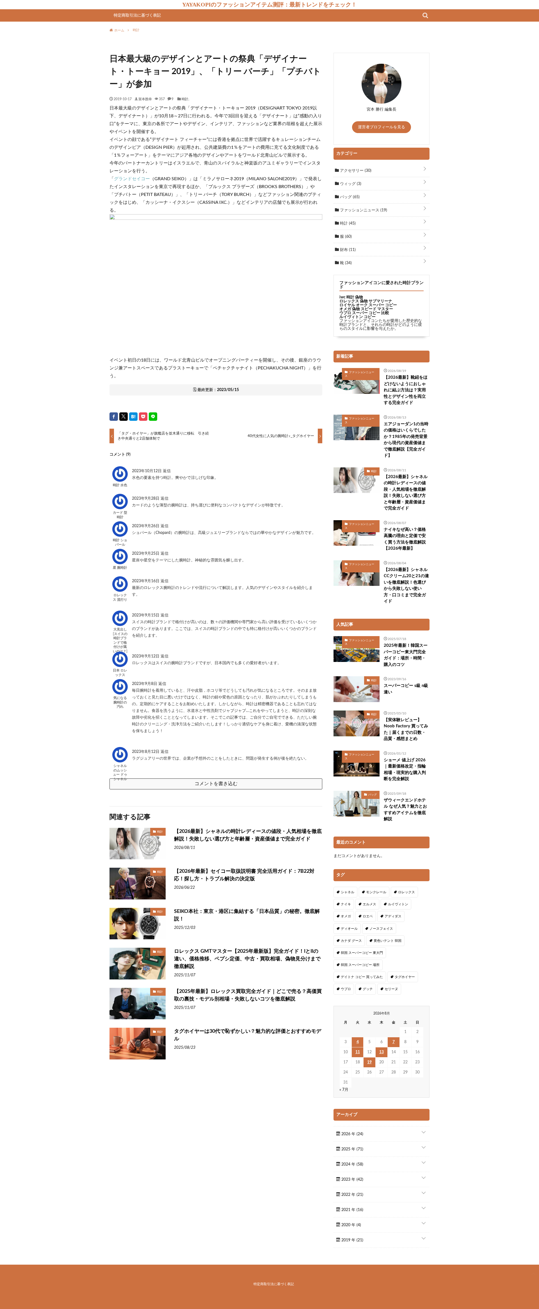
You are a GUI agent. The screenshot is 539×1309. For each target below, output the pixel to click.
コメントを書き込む (216, 783)
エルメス (369, 904)
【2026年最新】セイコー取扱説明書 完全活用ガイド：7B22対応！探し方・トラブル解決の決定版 (244, 875)
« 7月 (343, 1090)
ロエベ (368, 916)
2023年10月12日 (147, 471)
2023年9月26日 (146, 526)
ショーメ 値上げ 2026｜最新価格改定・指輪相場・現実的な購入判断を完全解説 (405, 769)
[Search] (425, 15)
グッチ (368, 989)
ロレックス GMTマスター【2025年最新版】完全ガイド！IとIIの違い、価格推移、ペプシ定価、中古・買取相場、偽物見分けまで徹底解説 (247, 959)
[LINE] (153, 416)
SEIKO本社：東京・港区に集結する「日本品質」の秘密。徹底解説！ (247, 915)
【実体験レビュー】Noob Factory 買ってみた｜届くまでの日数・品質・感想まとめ (406, 729)
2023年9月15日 (146, 615)
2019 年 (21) (351, 1240)
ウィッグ (350, 184)
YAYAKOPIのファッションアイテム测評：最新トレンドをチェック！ (269, 4)
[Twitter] (123, 416)
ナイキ (346, 904)
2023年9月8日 (145, 684)
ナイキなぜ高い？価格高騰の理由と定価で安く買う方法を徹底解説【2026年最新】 (405, 539)
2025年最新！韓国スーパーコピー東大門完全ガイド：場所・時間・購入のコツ (406, 655)
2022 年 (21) (351, 1195)
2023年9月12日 (146, 656)
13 (381, 1052)
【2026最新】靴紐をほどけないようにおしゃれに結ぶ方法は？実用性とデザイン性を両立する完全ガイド (406, 390)
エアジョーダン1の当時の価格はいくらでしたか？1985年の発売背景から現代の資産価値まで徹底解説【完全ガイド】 (406, 440)
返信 (167, 471)
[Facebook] (113, 416)
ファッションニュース (363, 210)
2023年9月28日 (146, 499)
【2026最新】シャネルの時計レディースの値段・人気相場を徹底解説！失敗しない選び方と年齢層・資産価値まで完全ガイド (248, 835)
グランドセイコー (132, 179)
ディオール (349, 928)
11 (357, 1052)
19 (369, 1062)
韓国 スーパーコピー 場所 (360, 965)
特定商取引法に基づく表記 (137, 15)
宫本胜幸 (145, 98)
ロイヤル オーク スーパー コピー (368, 305)
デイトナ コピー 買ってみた (362, 977)
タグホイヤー (405, 977)
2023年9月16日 (146, 581)
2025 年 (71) (351, 1149)
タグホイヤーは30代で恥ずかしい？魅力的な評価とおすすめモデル (247, 1035)
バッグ (349, 197)
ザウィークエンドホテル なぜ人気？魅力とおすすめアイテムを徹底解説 (405, 809)
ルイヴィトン (398, 904)
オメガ (346, 916)
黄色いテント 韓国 (387, 940)
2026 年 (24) (351, 1134)
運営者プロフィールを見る (381, 127)
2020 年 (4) (350, 1225)
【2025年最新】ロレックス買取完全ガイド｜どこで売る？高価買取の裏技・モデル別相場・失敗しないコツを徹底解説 (248, 995)
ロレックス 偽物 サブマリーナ (365, 301)
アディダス (393, 916)
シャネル (347, 892)
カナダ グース (351, 940)
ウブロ (346, 989)
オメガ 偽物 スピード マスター (366, 309)
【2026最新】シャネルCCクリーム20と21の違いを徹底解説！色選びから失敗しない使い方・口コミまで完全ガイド (406, 586)
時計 (185, 98)
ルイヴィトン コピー (357, 317)
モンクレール (376, 892)
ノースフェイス (381, 928)
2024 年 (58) (351, 1164)
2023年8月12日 (146, 752)
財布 (347, 250)
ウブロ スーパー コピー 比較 (364, 313)
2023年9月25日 (146, 554)
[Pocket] (143, 416)
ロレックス (406, 892)
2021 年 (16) (351, 1210)
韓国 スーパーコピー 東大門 (362, 952)
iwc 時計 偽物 (351, 297)
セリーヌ (391, 989)
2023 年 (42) (351, 1180)
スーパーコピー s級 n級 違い (406, 689)
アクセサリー (355, 171)
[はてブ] (133, 416)
